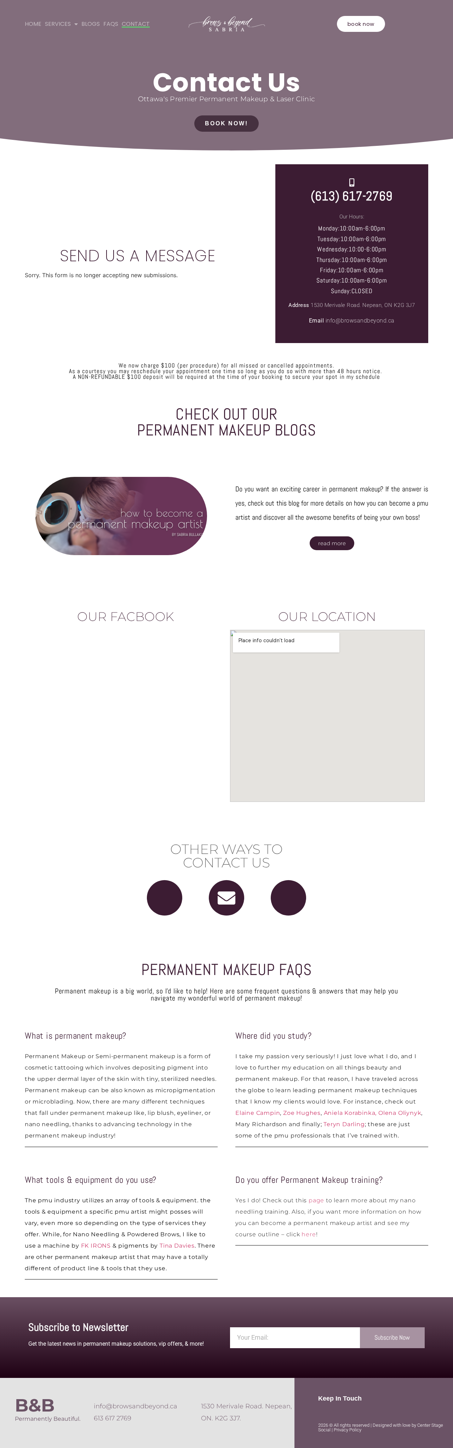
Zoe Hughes (302, 1113)
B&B (35, 1405)
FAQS (110, 24)
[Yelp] (288, 898)
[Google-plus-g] (164, 898)
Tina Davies (177, 1245)
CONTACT (136, 24)
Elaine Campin (257, 1113)
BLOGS (90, 24)
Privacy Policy (347, 1429)
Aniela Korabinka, (350, 1113)
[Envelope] (226, 898)
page (316, 1200)
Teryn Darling (344, 1124)
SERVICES (58, 24)
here (309, 1234)
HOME (33, 24)
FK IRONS (96, 1245)
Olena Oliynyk (399, 1113)
